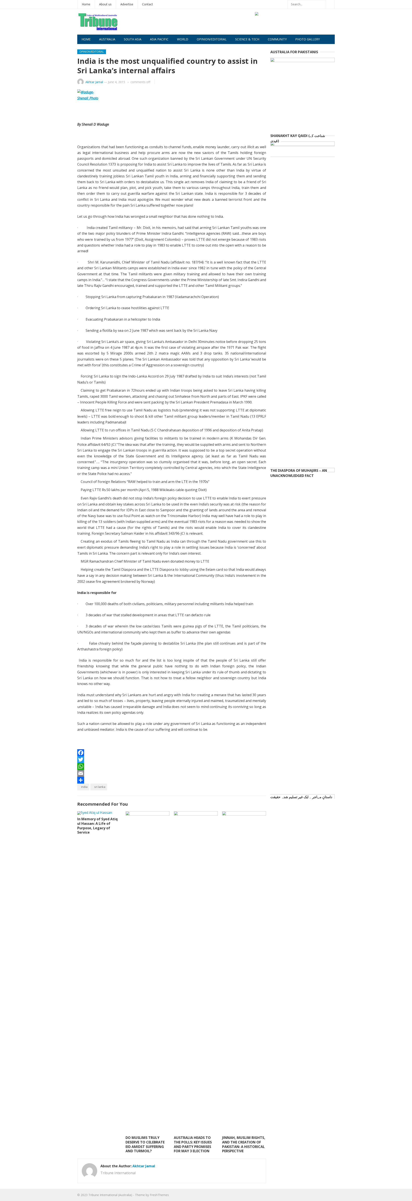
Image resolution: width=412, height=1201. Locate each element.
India (84, 787)
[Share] (171, 780)
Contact (147, 4)
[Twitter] (171, 759)
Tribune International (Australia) (110, 1195)
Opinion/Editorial (212, 39)
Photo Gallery (307, 39)
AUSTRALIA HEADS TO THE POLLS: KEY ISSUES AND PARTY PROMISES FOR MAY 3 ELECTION (193, 1144)
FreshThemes (159, 1195)
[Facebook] (171, 752)
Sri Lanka (99, 787)
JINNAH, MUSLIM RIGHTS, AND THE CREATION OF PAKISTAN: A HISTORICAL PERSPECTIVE (243, 1144)
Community (277, 39)
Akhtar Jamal (94, 82)
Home (86, 4)
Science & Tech (247, 39)
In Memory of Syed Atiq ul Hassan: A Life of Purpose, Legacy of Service (97, 826)
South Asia (132, 39)
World (182, 39)
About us (105, 4)
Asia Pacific (159, 39)
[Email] (171, 773)
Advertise (126, 4)
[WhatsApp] (171, 766)
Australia (107, 39)
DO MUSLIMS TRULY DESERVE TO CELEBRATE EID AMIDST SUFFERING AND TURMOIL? (145, 1144)
